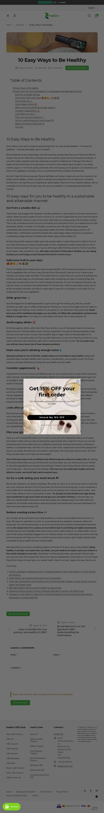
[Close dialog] (77, 381)
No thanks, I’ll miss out (52, 425)
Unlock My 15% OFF (52, 417)
